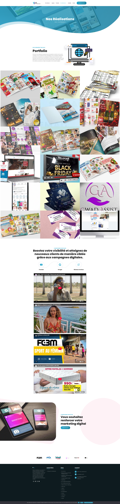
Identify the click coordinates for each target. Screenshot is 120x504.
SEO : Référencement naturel (65, 481)
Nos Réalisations (64, 491)
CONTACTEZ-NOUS (65, 427)
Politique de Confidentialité (51, 471)
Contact (62, 498)
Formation (63, 489)
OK (78, 502)
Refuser (82, 502)
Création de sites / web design (66, 484)
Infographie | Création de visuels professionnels (66, 476)
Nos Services (63, 471)
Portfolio (62, 493)
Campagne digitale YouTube (65, 478)
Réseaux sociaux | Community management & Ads (66, 473)
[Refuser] (118, 502)
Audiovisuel (63, 486)
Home (56, 22)
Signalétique (63, 479)
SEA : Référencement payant (65, 483)
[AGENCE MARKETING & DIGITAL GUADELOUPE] (37, 3)
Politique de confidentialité (88, 502)
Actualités (63, 496)
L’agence (62, 488)
